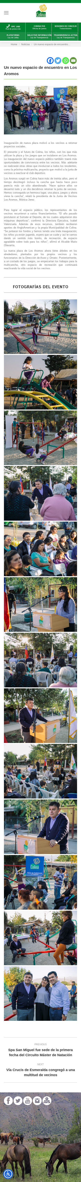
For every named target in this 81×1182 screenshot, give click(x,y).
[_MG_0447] (40, 438)
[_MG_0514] (40, 993)
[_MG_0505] (40, 938)
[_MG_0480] (40, 826)
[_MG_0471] (40, 715)
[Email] (73, 60)
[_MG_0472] (40, 771)
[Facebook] (50, 60)
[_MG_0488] (40, 882)
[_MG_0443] (40, 326)
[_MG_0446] (40, 382)
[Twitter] (57, 60)
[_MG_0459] (40, 604)
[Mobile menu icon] (6, 12)
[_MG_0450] (40, 493)
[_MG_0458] (40, 549)
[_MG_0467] (40, 660)
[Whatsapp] (65, 60)
